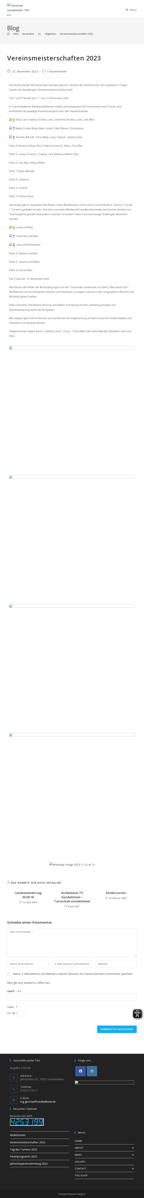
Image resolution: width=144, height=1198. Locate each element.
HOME (78, 1141)
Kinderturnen (116, 893)
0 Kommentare (57, 71)
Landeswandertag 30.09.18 (28, 895)
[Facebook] (80, 1071)
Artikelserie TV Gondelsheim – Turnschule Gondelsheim (72, 897)
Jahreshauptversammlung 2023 (29, 1163)
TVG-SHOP (81, 1175)
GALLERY (80, 1161)
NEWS (78, 1154)
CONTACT (80, 1168)
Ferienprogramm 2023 (23, 1156)
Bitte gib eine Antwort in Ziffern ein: (28, 982)
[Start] (8, 33)
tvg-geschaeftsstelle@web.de (38, 1101)
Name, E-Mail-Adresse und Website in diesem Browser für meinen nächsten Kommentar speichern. (73, 974)
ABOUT (79, 1147)
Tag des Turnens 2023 (23, 1149)
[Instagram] (92, 1071)
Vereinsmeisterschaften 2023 (76, 33)
